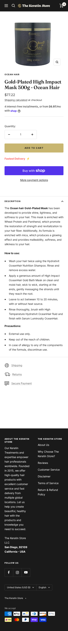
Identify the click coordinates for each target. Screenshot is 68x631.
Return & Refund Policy (48, 492)
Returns (17, 374)
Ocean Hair (12, 74)
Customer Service (49, 469)
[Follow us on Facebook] (9, 572)
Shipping (16, 365)
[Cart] (61, 6)
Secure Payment (21, 383)
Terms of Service (48, 483)
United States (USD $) (18, 587)
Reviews (43, 462)
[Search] (13, 5)
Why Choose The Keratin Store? (48, 454)
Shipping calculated (16, 99)
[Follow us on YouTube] (26, 572)
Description (13, 201)
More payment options (34, 180)
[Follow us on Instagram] (17, 572)
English (42, 587)
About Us (43, 444)
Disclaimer (44, 476)
